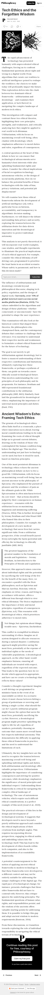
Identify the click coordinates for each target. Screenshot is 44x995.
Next (36, 975)
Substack (13, 992)
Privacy (21, 984)
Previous (9, 975)
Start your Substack (17, 988)
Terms (27, 984)
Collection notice (35, 984)
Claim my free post (22, 958)
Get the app (31, 988)
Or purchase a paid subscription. (22, 964)
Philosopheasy (12, 19)
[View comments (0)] (12, 26)
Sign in (39, 3)
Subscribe (31, 3)
